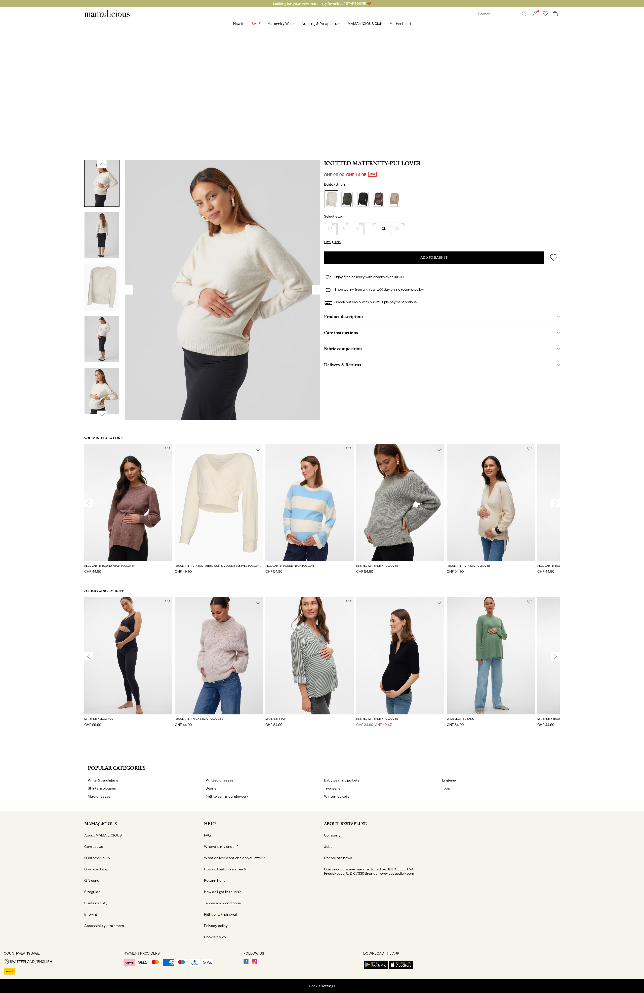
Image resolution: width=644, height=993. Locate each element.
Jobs (328, 847)
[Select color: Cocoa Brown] (394, 199)
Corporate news (338, 858)
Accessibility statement (104, 926)
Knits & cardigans (103, 780)
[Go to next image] (102, 414)
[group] (128, 512)
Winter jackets (336, 796)
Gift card (91, 880)
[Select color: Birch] (331, 199)
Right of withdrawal (220, 914)
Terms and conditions (222, 903)
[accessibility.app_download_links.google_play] (375, 969)
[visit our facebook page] (246, 963)
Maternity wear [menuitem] (281, 24)
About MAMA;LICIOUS (103, 835)
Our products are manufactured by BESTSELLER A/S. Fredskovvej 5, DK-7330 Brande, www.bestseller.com (369, 871)
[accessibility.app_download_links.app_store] (401, 969)
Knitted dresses (220, 780)
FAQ (207, 835)
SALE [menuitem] (256, 24)
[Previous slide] (88, 503)
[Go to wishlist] (545, 15)
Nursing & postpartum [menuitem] (321, 24)
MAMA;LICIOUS (100, 823)
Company (332, 835)
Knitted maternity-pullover (372, 163)
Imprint (90, 914)
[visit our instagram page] (254, 963)
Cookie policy (215, 937)
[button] (330, 229)
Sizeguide (92, 892)
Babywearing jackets (342, 780)
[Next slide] (555, 503)
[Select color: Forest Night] (347, 199)
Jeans (211, 788)
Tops (446, 788)
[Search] (524, 14)
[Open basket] (555, 14)
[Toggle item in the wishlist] (553, 257)
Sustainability (95, 903)
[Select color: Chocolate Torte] (363, 199)
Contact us (93, 847)
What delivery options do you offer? (234, 858)
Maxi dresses (99, 796)
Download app (96, 869)
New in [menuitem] (239, 24)
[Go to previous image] (102, 164)
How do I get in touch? (222, 892)
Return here (214, 880)
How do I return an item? (225, 869)
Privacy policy (216, 926)
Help (210, 823)
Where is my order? (221, 847)
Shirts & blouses (102, 788)
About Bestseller (345, 823)
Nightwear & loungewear (227, 796)
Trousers (332, 788)
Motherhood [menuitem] (400, 24)
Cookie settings (322, 986)
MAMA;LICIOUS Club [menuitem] (365, 24)
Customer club (97, 858)
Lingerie (449, 780)
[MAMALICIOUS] (107, 16)
